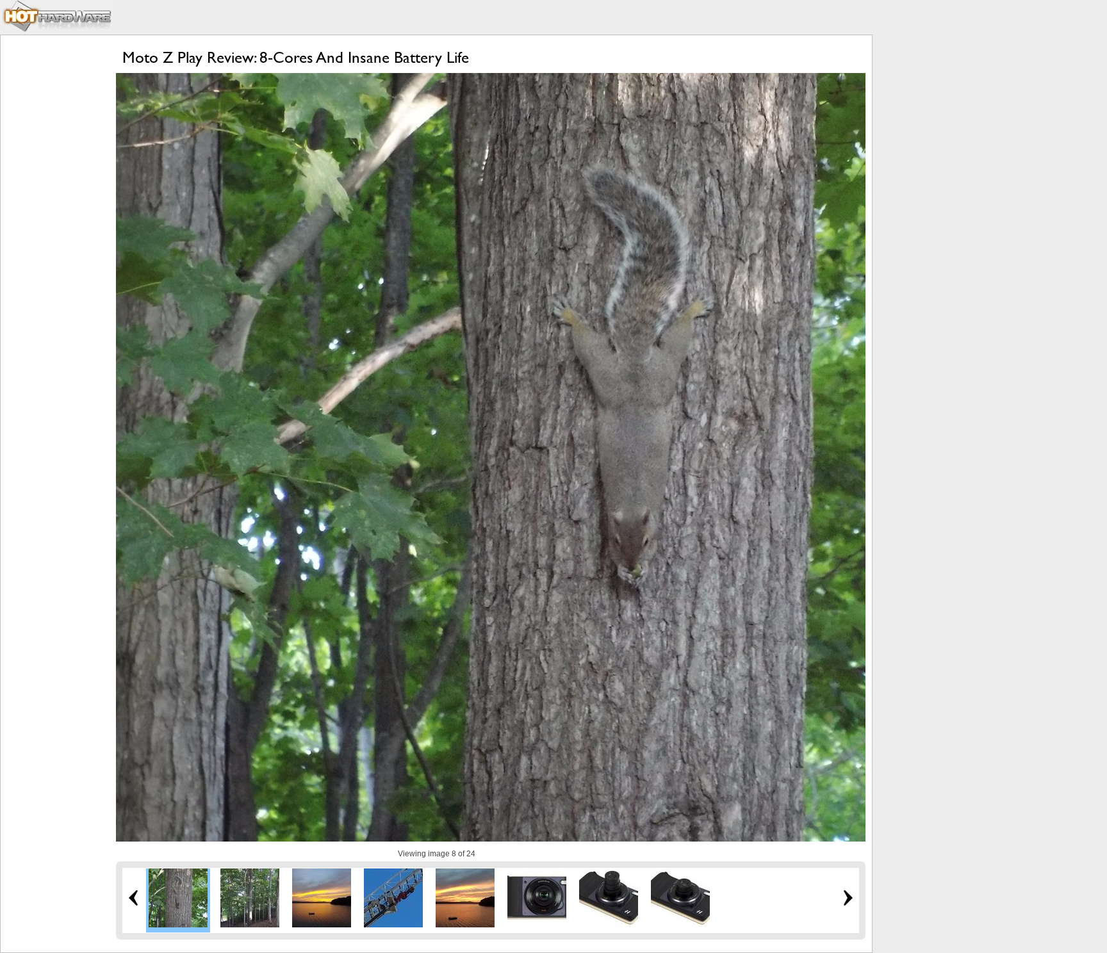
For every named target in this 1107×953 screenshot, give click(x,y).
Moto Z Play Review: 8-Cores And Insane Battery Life (295, 57)
